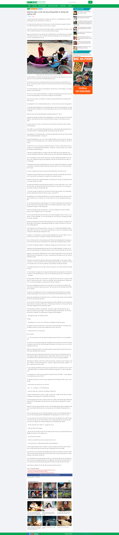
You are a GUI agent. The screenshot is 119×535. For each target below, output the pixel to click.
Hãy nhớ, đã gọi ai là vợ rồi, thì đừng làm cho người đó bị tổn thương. (48, 513)
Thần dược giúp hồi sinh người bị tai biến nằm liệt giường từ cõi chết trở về (84, 28)
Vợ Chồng (40, 8)
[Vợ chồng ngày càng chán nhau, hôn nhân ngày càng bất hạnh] (64, 506)
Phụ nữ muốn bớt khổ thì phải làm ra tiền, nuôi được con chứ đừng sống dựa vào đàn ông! (34, 528)
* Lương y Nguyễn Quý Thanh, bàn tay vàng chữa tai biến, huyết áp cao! (40, 472)
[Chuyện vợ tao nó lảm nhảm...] (64, 521)
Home (29, 8)
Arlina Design (89, 533)
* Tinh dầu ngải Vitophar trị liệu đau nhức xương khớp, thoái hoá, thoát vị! (41, 470)
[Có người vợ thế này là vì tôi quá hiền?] (49, 521)
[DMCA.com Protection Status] (37, 534)
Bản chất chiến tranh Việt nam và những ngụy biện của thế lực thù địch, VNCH (85, 38)
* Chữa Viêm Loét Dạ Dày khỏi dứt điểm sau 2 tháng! (37, 471)
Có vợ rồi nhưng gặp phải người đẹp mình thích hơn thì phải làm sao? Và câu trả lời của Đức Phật (34, 513)
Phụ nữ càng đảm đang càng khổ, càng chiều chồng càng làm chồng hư (84, 43)
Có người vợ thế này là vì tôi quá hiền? (48, 527)
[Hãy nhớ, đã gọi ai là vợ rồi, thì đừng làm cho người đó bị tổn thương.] (49, 506)
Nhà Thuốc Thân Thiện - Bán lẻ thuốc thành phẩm (50, 474)
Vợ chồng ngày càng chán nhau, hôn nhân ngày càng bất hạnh (63, 513)
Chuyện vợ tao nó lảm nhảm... (63, 527)
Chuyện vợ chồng (34, 8)
